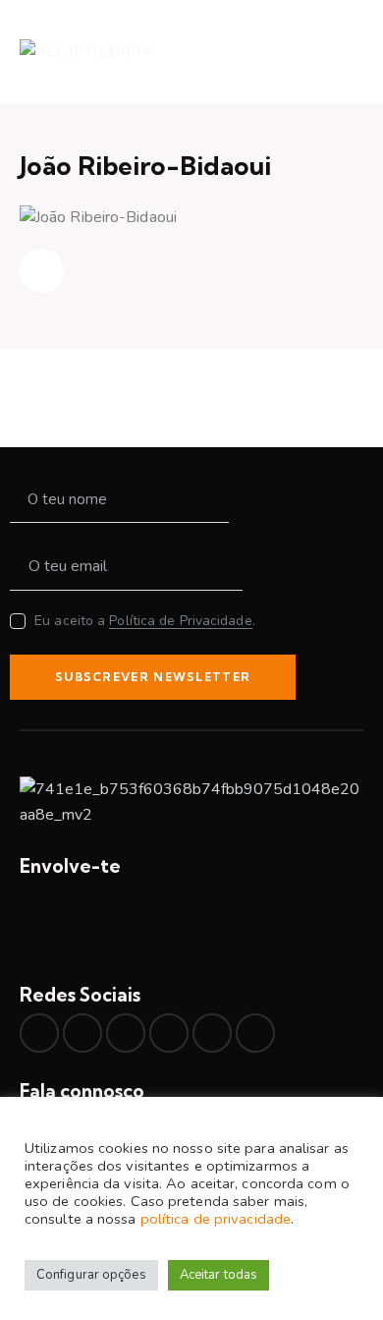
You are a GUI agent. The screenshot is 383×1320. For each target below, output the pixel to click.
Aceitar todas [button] (218, 1275)
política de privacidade (215, 1219)
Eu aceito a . (144, 620)
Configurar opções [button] (91, 1275)
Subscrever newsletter (152, 676)
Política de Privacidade (180, 621)
